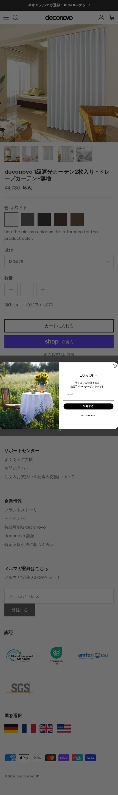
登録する (88, 406)
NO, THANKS (88, 416)
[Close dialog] (114, 366)
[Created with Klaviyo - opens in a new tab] (59, 431)
